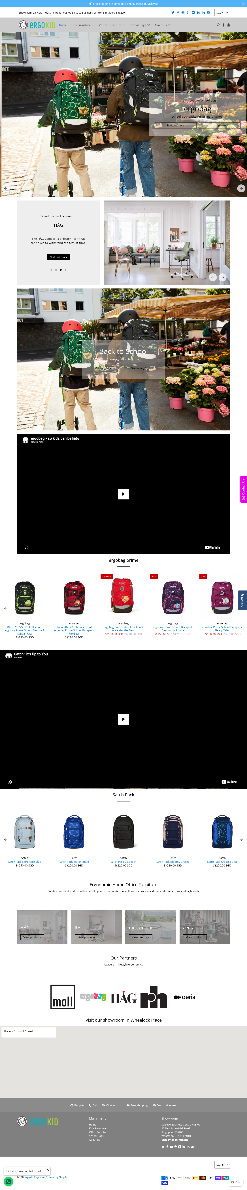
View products (32, 937)
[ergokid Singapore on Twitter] (172, 12)
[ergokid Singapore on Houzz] (198, 12)
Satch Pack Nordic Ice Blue (24, 861)
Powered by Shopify (56, 1177)
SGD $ (220, 12)
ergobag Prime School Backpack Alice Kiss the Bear (123, 628)
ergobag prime (123, 560)
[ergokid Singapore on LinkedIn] (203, 12)
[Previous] (6, 188)
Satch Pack (123, 794)
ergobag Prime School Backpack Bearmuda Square (173, 628)
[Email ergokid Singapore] (208, 12)
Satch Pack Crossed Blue (222, 861)
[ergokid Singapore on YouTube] (183, 12)
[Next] (241, 188)
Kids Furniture (81, 25)
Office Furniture (110, 25)
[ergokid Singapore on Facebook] (178, 12)
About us (161, 25)
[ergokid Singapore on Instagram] (193, 12)
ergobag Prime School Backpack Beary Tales (222, 628)
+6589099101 (183, 1136)
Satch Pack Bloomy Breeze (172, 861)
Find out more (58, 253)
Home (63, 25)
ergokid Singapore (34, 1177)
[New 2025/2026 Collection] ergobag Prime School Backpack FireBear (74, 630)
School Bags (138, 25)
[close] (243, 4)
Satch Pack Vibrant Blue (74, 861)
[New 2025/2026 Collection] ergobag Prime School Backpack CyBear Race (25, 630)
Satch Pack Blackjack (123, 861)
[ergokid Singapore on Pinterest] (188, 12)
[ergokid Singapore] (37, 25)
